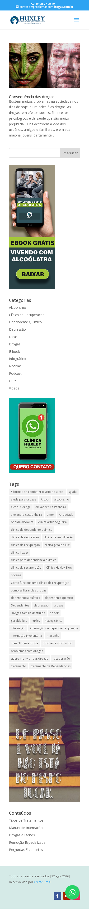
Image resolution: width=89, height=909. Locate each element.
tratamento (18, 666)
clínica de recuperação (26, 568)
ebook (54, 613)
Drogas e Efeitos (22, 835)
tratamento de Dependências (50, 666)
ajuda (73, 492)
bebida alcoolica (22, 522)
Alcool (45, 499)
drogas (58, 605)
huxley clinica (53, 621)
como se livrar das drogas (28, 590)
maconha (53, 636)
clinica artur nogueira (52, 522)
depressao (41, 605)
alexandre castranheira (26, 515)
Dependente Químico (25, 322)
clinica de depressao (25, 537)
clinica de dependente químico (31, 530)
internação (18, 628)
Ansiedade (66, 515)
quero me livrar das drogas (29, 658)
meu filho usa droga (24, 643)
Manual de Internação (26, 827)
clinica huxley (19, 552)
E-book (14, 351)
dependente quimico (59, 598)
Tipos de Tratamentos (26, 820)
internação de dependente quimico (54, 628)
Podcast (15, 373)
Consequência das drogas (32, 96)
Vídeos (14, 388)
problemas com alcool (58, 643)
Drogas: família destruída (28, 613)
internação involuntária (26, 636)
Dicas (13, 336)
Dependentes (20, 605)
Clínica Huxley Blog (59, 568)
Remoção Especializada (27, 842)
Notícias (15, 366)
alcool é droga (21, 507)
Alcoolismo (17, 307)
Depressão (17, 329)
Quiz (12, 381)
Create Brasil (42, 882)
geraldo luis (19, 621)
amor (50, 515)
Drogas (14, 344)
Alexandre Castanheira (50, 507)
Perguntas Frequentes (26, 849)
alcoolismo (61, 499)
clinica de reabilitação (58, 537)
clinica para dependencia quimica (33, 560)
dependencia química (25, 598)
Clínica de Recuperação (27, 315)
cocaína (16, 575)
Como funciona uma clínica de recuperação (40, 583)
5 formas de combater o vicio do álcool (37, 492)
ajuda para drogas (23, 499)
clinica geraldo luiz (57, 545)
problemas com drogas (27, 651)
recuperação (61, 658)
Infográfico (17, 358)
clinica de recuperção (25, 545)
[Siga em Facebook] (57, 896)
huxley (36, 621)
